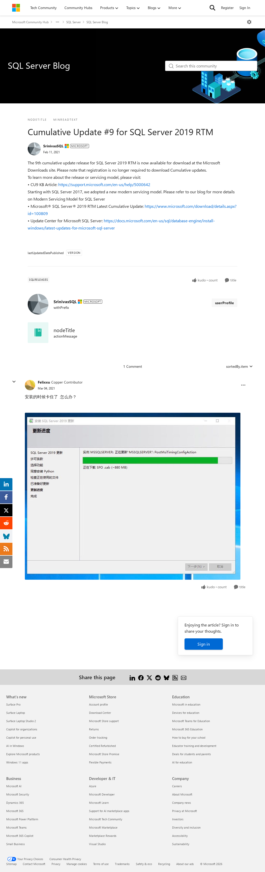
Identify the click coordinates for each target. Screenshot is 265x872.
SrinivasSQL (53, 145)
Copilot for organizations (21, 729)
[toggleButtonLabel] (249, 22)
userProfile (224, 302)
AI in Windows (15, 746)
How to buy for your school (188, 737)
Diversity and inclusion (186, 827)
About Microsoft (182, 794)
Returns (94, 729)
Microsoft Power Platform (22, 819)
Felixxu (44, 382)
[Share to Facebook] (141, 677)
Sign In (244, 7)
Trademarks (122, 864)
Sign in (203, 644)
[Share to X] (149, 677)
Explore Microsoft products (23, 754)
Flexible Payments (100, 762)
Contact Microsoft (34, 864)
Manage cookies (77, 864)
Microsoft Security (17, 794)
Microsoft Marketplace (103, 827)
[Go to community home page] (16, 8)
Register (227, 7)
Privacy (55, 864)
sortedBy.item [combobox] (237, 366)
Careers (177, 786)
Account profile (98, 704)
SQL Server (73, 22)
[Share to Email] (183, 677)
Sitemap (11, 864)
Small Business (15, 844)
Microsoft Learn (99, 803)
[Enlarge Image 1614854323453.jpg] (132, 496)
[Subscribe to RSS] (175, 677)
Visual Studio (97, 844)
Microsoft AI (13, 786)
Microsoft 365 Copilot (19, 836)
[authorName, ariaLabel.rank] (34, 148)
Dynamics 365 (15, 803)
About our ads (185, 864)
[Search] (212, 8)
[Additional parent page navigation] (57, 22)
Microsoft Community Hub (30, 22)
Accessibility (180, 836)
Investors (177, 819)
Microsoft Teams (16, 827)
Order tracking (98, 737)
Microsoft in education (186, 704)
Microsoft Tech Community (105, 819)
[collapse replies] (14, 382)
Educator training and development (194, 746)
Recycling (164, 864)
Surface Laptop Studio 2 (21, 721)
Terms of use (101, 864)
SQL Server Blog (97, 22)
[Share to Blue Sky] (166, 677)
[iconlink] (38, 332)
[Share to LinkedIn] (132, 677)
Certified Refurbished (102, 746)
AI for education (182, 762)
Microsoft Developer (102, 794)
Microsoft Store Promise (104, 754)
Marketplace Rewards (102, 836)
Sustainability (180, 844)
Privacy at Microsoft (184, 811)
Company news (181, 803)
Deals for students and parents (191, 754)
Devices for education (185, 713)
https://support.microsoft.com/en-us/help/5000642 (104, 184)
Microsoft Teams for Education (191, 721)
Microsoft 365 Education (187, 729)
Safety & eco (144, 864)
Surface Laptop (15, 713)
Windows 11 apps (17, 762)
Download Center (100, 713)
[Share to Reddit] (158, 677)
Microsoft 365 (15, 811)
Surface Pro (13, 704)
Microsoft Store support (104, 721)
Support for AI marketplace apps (109, 811)
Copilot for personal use (21, 737)
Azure (92, 786)
